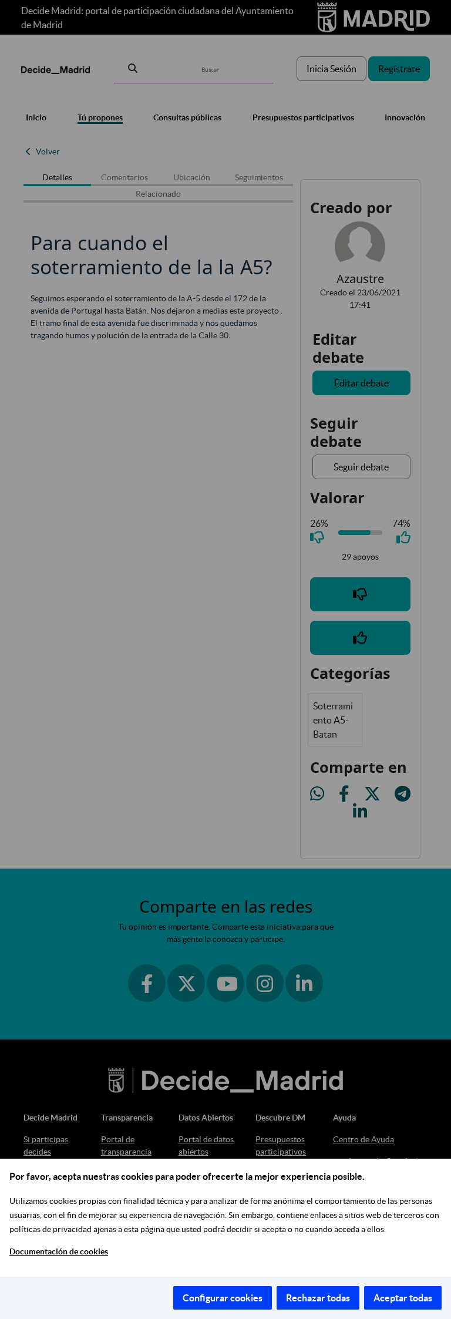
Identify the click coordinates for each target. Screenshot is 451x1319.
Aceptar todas (402, 1298)
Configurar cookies (222, 1298)
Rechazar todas (318, 1298)
